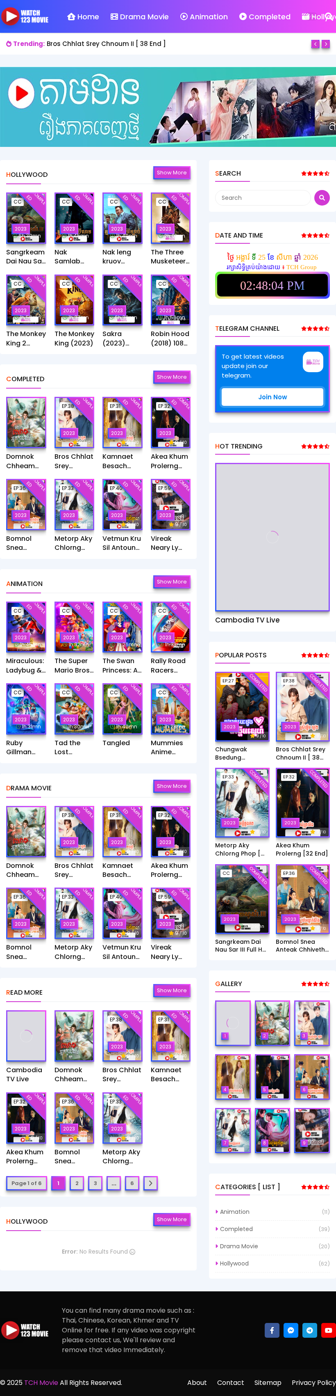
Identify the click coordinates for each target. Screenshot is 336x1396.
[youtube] (328, 1330)
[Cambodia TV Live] (26, 1036)
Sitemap (268, 1382)
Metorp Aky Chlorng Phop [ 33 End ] (73, 543)
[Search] (329, 16)
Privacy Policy (314, 1382)
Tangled (116, 743)
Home (88, 16)
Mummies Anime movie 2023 (170, 748)
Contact (230, 1382)
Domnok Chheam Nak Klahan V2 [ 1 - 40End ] (24, 461)
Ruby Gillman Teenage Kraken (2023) (21, 748)
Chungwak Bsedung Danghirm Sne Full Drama (241, 754)
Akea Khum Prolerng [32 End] (169, 461)
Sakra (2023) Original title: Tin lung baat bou (118, 339)
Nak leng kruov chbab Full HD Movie (119, 257)
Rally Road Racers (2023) (168, 666)
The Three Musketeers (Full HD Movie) (170, 257)
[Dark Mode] (311, 16)
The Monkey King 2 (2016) (26, 339)
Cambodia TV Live (24, 1075)
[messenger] (291, 1330)
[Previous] (315, 44)
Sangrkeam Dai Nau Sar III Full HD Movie (25, 257)
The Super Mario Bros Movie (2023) (72, 666)
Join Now (272, 397)
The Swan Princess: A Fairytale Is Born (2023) (122, 666)
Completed (270, 16)
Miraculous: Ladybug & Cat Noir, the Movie (25, 666)
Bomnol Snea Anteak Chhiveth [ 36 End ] (23, 543)
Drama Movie (144, 16)
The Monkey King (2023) (74, 339)
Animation (209, 16)
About (197, 1382)
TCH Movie (41, 1382)
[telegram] (309, 1330)
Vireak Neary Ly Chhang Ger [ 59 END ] (164, 543)
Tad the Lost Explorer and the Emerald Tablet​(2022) (68, 748)
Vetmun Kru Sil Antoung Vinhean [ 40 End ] (121, 543)
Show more (172, 172)
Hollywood (234, 1263)
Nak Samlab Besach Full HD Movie (72, 257)
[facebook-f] (272, 1330)
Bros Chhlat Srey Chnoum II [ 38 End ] (106, 43)
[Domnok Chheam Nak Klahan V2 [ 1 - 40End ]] (26, 422)
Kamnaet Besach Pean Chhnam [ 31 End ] (119, 461)
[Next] (326, 44)
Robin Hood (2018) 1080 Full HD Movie (170, 339)
